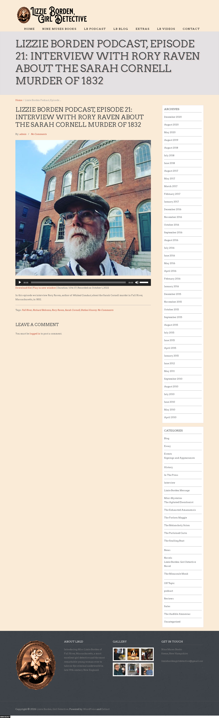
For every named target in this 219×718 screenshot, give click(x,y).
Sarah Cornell (72, 310)
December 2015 (172, 294)
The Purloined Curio (175, 533)
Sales (167, 606)
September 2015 (173, 317)
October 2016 (171, 225)
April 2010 (170, 417)
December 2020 (173, 117)
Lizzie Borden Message (177, 490)
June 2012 (169, 363)
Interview (169, 482)
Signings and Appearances (179, 458)
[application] (83, 282)
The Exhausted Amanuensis (180, 510)
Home (29, 28)
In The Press (171, 475)
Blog (166, 438)
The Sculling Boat (174, 540)
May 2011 (169, 371)
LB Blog (120, 28)
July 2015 (169, 332)
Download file (23, 288)
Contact (191, 28)
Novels (168, 558)
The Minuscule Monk (176, 574)
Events (168, 454)
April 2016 (170, 271)
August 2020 (171, 124)
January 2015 (171, 355)
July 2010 (169, 394)
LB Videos (166, 28)
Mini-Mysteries (173, 498)
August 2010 (171, 386)
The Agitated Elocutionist (178, 502)
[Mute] (137, 282)
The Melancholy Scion (177, 525)
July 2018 (169, 155)
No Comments (39, 134)
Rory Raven (58, 310)
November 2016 (173, 217)
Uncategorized (172, 621)
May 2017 (169, 178)
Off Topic (169, 583)
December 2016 (172, 209)
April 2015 (170, 348)
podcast (168, 591)
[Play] (20, 282)
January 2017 (171, 201)
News (167, 550)
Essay (167, 446)
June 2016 (169, 255)
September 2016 (173, 232)
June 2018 (169, 163)
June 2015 (169, 340)
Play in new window (44, 288)
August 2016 (171, 240)
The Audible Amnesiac (177, 614)
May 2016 (169, 263)
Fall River (27, 310)
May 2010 (169, 409)
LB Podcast (95, 28)
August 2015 (171, 325)
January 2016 (171, 286)
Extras (143, 28)
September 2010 (173, 379)
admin (22, 134)
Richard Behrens (42, 310)
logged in (35, 333)
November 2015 (173, 302)
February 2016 (172, 278)
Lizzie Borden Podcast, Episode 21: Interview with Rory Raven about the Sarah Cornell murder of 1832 (79, 117)
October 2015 (171, 309)
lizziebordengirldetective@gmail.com (182, 661)
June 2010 (169, 402)
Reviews (169, 598)
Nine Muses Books (59, 28)
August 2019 (171, 140)
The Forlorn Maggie (175, 517)
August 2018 (171, 148)
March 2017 (170, 186)
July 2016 (169, 248)
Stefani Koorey (89, 310)
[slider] (144, 282)
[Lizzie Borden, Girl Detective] (53, 15)
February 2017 (172, 194)
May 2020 (170, 132)
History (168, 467)
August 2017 (171, 171)
